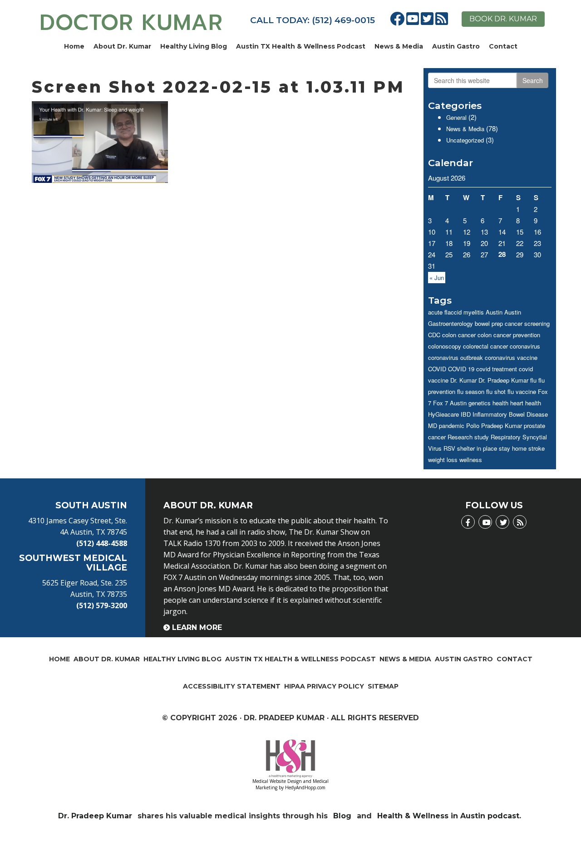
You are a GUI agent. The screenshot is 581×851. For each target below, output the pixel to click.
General (456, 117)
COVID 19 (461, 368)
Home (74, 46)
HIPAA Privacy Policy (324, 686)
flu (533, 380)
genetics (479, 402)
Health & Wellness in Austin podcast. (450, 816)
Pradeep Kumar (501, 425)
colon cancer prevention (509, 334)
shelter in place (477, 448)
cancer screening (527, 323)
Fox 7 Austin (450, 402)
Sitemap (383, 686)
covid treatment (496, 368)
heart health (525, 402)
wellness (470, 459)
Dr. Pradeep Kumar (503, 380)
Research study (468, 437)
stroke (536, 448)
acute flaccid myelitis (456, 312)
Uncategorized (465, 140)
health (500, 402)
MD (432, 425)
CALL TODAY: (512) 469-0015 (312, 20)
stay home (513, 448)
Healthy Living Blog (193, 46)
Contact (503, 46)
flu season (470, 391)
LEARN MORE (197, 627)
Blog (342, 816)
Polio (472, 425)
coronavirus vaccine (511, 357)
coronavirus (525, 346)
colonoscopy (444, 346)
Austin (494, 312)
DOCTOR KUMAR (131, 22)
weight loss (443, 459)
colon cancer (459, 334)
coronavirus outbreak (455, 357)
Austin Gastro (456, 46)
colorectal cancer (485, 346)
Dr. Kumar (463, 380)
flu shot (496, 391)
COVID (437, 368)
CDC (434, 334)
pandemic (451, 425)
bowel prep (489, 323)
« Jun (436, 277)
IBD (466, 414)
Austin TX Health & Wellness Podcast (300, 46)
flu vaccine (521, 391)
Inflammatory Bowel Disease (510, 414)
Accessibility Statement (232, 686)
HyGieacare (443, 414)
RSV (449, 448)
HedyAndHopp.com (305, 787)
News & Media (398, 46)
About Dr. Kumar (122, 46)
